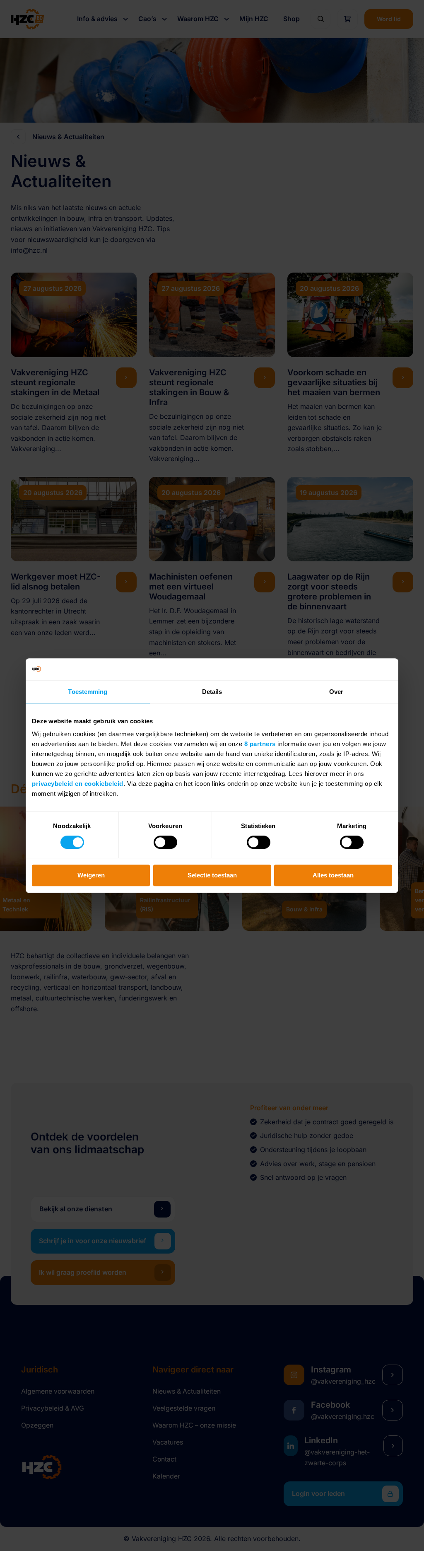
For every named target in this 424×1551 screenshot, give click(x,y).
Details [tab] (212, 691)
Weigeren (91, 875)
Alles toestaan (333, 875)
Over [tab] (336, 691)
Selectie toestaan (212, 875)
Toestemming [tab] (87, 691)
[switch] (165, 842)
